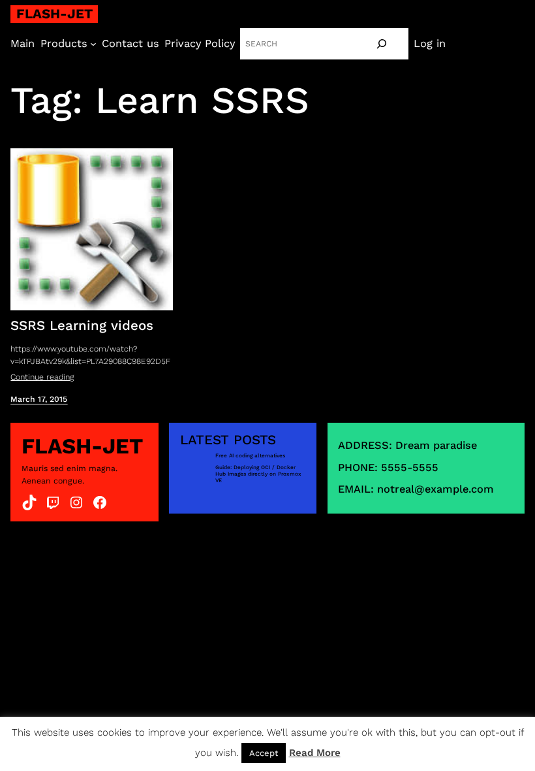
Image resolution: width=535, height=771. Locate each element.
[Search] (382, 44)
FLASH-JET (54, 14)
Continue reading (42, 377)
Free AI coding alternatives (250, 456)
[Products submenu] (93, 44)
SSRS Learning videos (81, 325)
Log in (430, 43)
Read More (315, 753)
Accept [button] (263, 753)
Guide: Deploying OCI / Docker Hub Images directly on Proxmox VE (258, 474)
